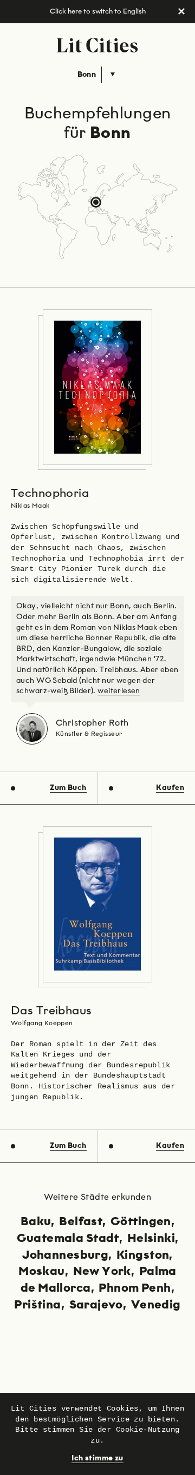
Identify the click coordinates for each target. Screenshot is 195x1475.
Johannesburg (65, 1255)
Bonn (86, 74)
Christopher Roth (92, 723)
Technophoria (50, 494)
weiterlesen (119, 691)
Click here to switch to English (98, 11)
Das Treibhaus (51, 1011)
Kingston (142, 1255)
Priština (37, 1305)
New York (102, 1272)
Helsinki (151, 1239)
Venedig (156, 1305)
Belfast (80, 1222)
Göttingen (140, 1222)
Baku (36, 1222)
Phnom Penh (135, 1288)
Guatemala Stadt (68, 1239)
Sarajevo (96, 1305)
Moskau (41, 1272)
